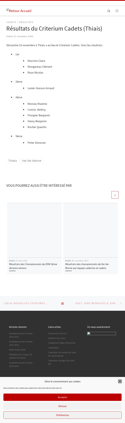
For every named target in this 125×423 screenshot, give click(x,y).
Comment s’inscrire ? (57, 333)
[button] (120, 381)
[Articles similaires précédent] (107, 194)
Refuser (62, 406)
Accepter (62, 397)
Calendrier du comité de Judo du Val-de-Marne (62, 354)
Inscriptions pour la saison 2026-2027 (21, 335)
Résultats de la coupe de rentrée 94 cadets (20, 356)
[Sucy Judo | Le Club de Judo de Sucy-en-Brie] (18, 10)
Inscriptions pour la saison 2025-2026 (21, 343)
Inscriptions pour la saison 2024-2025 (21, 364)
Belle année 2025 (17, 349)
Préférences (62, 415)
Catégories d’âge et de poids (61, 342)
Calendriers (53, 347)
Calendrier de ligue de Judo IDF (61, 362)
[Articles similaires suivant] (115, 194)
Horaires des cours (56, 338)
